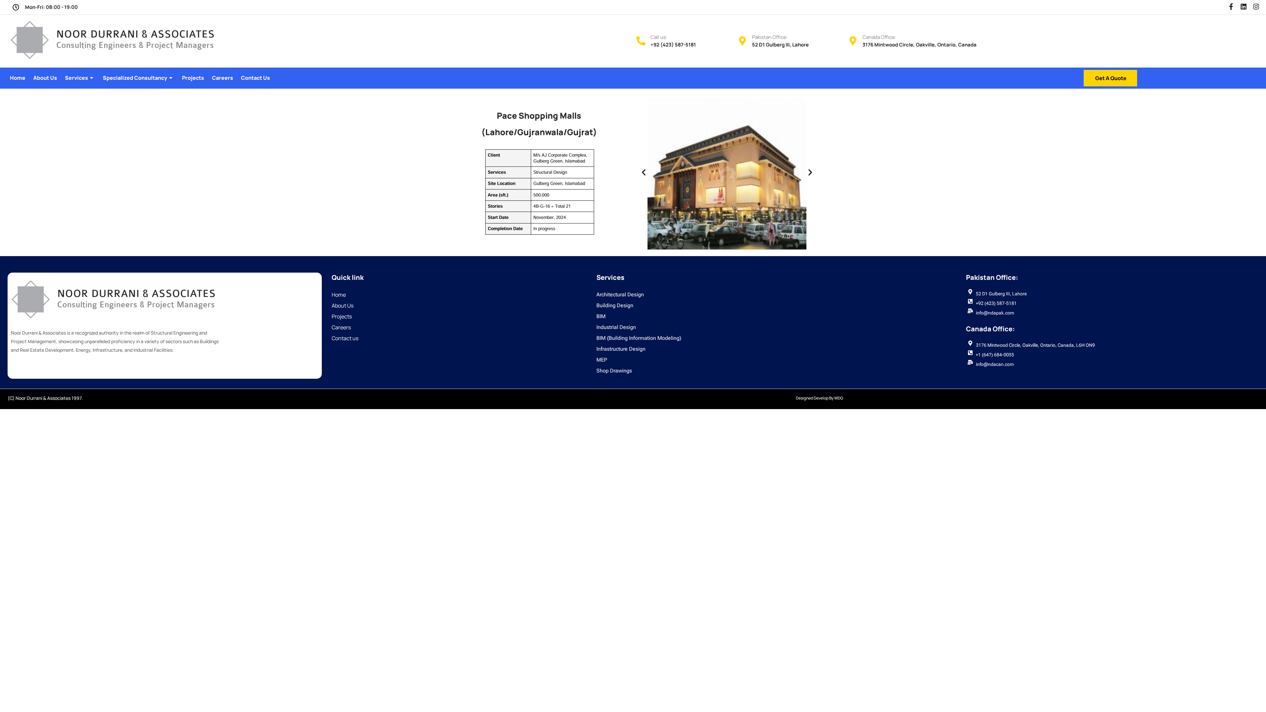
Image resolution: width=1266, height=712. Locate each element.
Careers (222, 77)
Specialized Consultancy (135, 77)
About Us (45, 77)
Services (76, 77)
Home (17, 77)
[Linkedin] (1243, 6)
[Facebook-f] (1231, 6)
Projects (193, 77)
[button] (644, 172)
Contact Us (255, 77)
